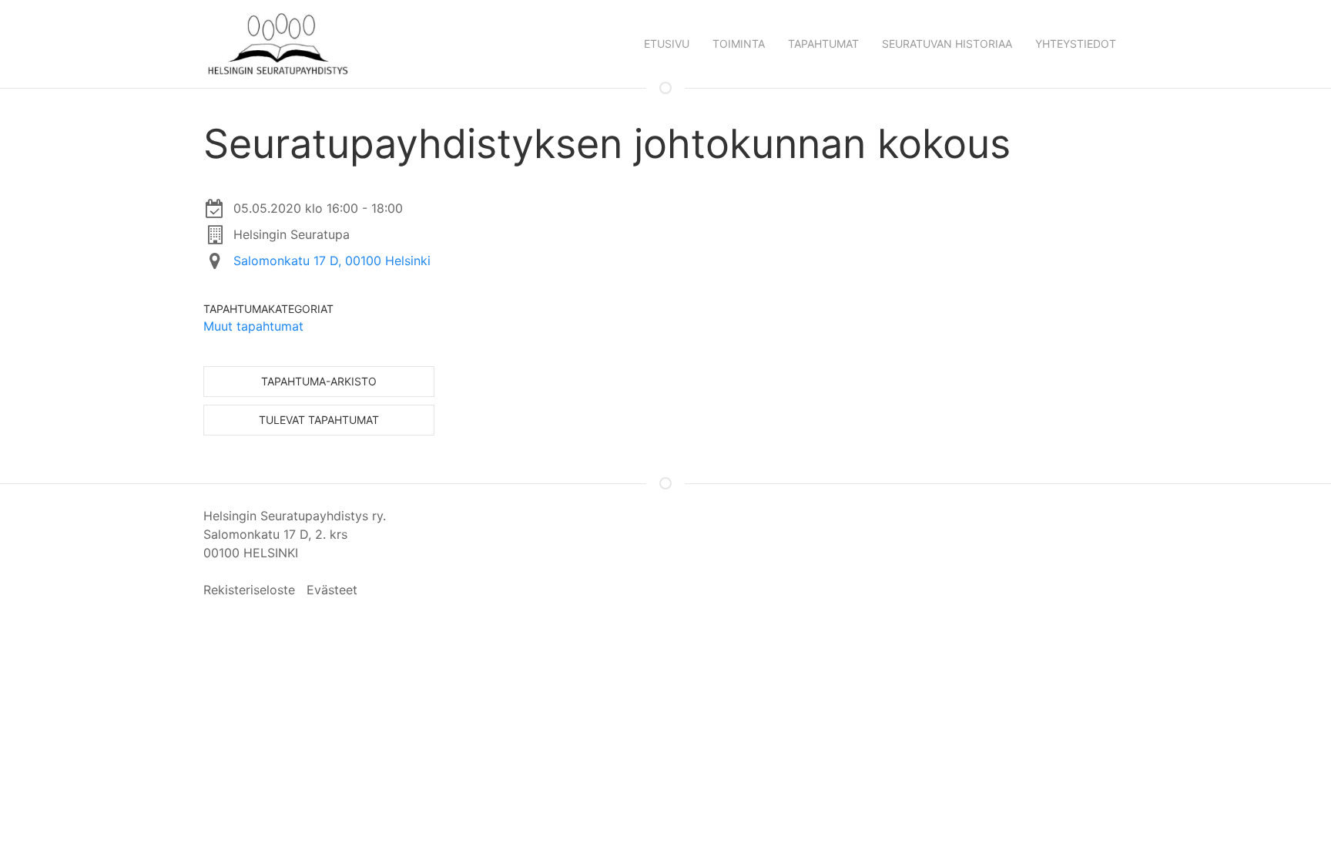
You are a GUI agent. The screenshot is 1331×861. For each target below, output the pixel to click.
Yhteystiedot (1075, 43)
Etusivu (666, 43)
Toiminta (738, 43)
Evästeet (332, 589)
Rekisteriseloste (249, 589)
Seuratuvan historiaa (947, 43)
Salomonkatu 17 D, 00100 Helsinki (332, 260)
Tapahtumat (823, 43)
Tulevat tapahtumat (319, 419)
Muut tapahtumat (253, 326)
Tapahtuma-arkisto (319, 381)
